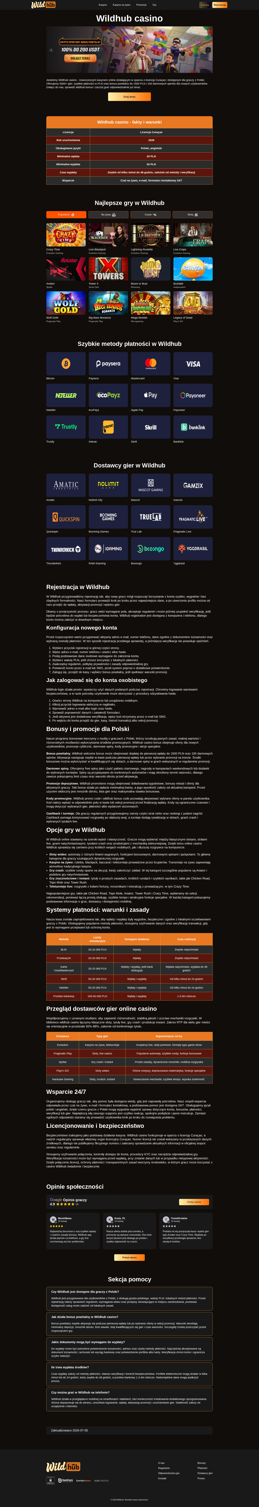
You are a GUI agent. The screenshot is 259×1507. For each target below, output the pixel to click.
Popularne (64, 214)
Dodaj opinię (194, 1202)
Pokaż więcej (129, 1257)
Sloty (190, 214)
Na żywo (106, 214)
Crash (148, 214)
